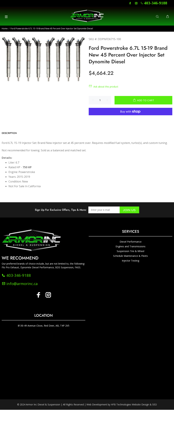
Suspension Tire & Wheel (130, 251)
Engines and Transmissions (130, 246)
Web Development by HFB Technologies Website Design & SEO (121, 404)
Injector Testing (130, 260)
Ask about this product (105, 86)
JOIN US (129, 210)
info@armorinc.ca (21, 283)
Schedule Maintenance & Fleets (130, 255)
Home (5, 28)
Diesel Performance (131, 241)
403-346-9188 (155, 3)
